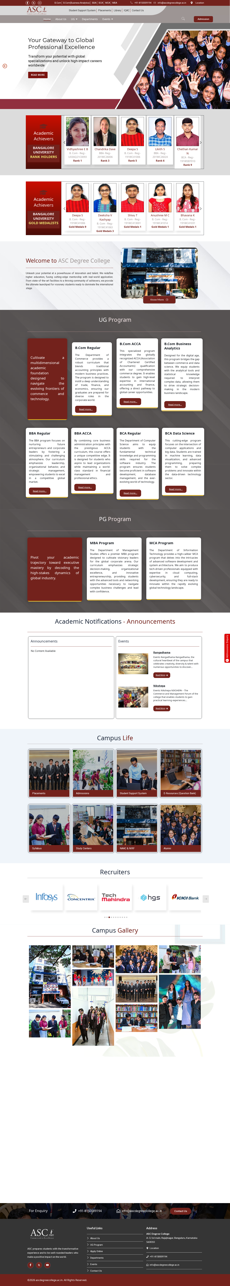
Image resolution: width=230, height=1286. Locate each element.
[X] (34, 3)
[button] (183, 17)
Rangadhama (161, 652)
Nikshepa (159, 686)
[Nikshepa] (133, 697)
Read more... (86, 409)
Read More (160, 675)
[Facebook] (27, 3)
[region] (115, 66)
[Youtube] (40, 3)
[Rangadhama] (133, 663)
